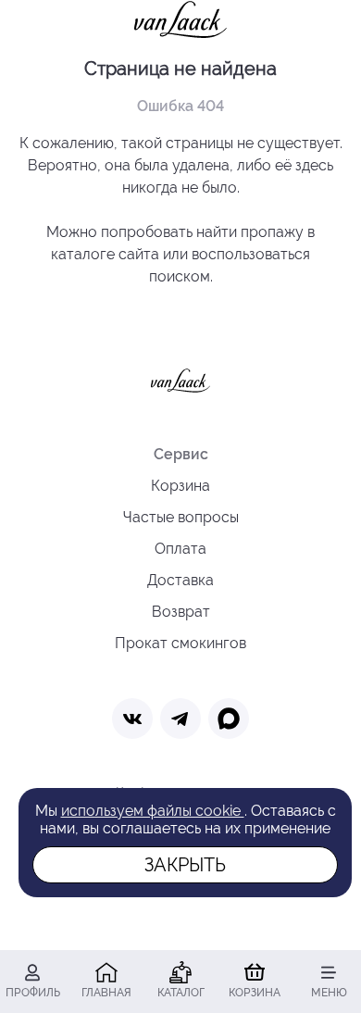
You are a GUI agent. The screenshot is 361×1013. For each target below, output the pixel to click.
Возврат (181, 611)
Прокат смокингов (180, 643)
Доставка (180, 580)
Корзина (180, 485)
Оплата (180, 548)
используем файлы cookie (152, 810)
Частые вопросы (181, 517)
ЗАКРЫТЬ (185, 865)
